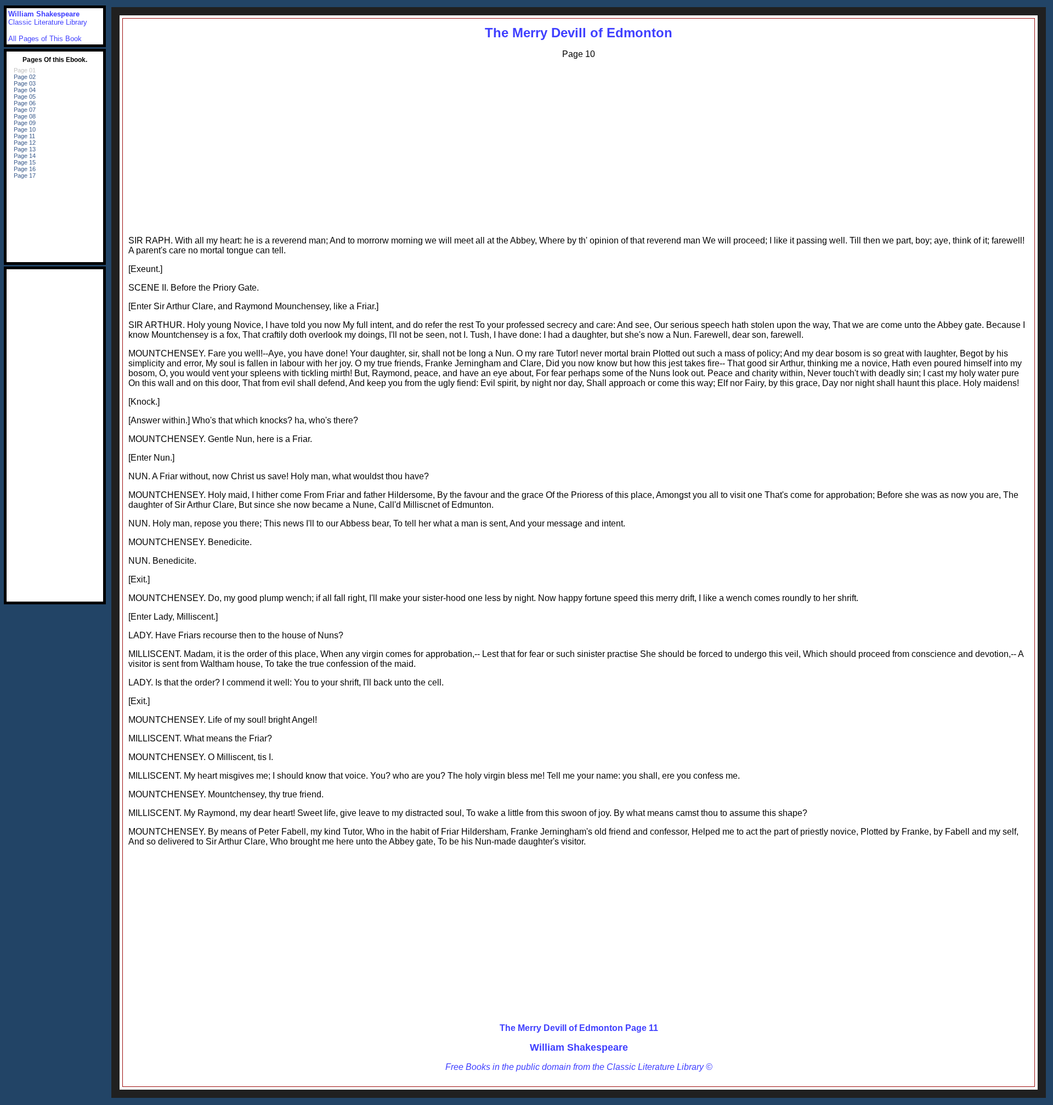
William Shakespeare (579, 1047)
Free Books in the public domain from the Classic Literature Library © (578, 1067)
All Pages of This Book (45, 39)
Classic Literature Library (47, 22)
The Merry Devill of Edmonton (578, 32)
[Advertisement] (579, 145)
